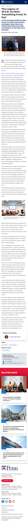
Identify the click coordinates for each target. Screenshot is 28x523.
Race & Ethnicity (12, 344)
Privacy (3, 508)
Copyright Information (7, 510)
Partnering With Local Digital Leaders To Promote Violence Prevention (12, 399)
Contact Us (7, 480)
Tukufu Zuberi (20, 82)
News (3, 6)
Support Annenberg (6, 505)
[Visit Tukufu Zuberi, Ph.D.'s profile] (6, 337)
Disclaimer (4, 512)
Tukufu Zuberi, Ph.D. (15, 337)
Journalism (4, 344)
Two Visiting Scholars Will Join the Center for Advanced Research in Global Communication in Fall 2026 (13, 455)
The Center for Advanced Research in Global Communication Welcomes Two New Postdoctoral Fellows (13, 429)
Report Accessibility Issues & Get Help (11, 514)
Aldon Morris (16, 75)
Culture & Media (5, 350)
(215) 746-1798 (8, 361)
